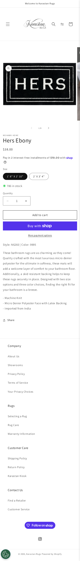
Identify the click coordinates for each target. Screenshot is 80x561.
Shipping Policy (17, 458)
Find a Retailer (17, 500)
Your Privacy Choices (20, 391)
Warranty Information (21, 434)
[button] (7, 24)
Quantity (8, 193)
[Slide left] (31, 128)
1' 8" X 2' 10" (15, 176)
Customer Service (19, 509)
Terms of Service (18, 382)
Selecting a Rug (17, 416)
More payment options (40, 235)
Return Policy (16, 467)
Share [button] (11, 320)
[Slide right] (48, 128)
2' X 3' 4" (39, 176)
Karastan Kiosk (17, 476)
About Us (13, 356)
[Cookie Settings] (5, 554)
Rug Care (13, 425)
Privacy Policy (16, 374)
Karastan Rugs (33, 554)
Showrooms (15, 365)
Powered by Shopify (52, 554)
